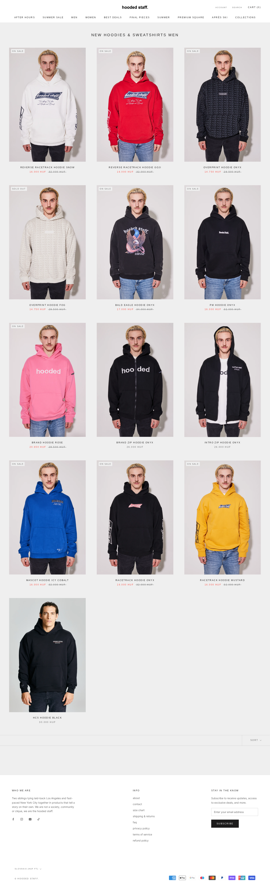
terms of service (142, 834)
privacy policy (141, 828)
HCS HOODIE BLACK (47, 717)
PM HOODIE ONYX (222, 305)
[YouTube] (30, 819)
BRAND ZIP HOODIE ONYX (134, 442)
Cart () (254, 7)
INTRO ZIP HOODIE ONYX (222, 442)
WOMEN (90, 17)
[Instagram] (21, 819)
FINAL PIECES (140, 17)
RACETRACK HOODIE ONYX (135, 580)
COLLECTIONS (245, 17)
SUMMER (163, 17)
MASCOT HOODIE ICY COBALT (47, 580)
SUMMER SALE (53, 17)
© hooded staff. (27, 879)
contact (137, 804)
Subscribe (225, 823)
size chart (139, 810)
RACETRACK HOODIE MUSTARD (222, 580)
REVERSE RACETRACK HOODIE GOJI (135, 167)
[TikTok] (38, 819)
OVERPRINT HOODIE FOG (47, 305)
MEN (74, 17)
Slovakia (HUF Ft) (26, 869)
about (136, 798)
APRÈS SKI (220, 17)
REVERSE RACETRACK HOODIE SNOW (47, 167)
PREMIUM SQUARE (191, 17)
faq (135, 822)
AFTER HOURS (24, 17)
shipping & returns (144, 816)
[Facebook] (13, 819)
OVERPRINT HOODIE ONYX (223, 167)
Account (221, 7)
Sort (254, 740)
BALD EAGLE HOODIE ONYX (135, 305)
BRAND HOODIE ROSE (47, 442)
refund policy (141, 840)
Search (237, 7)
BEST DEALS (113, 17)
